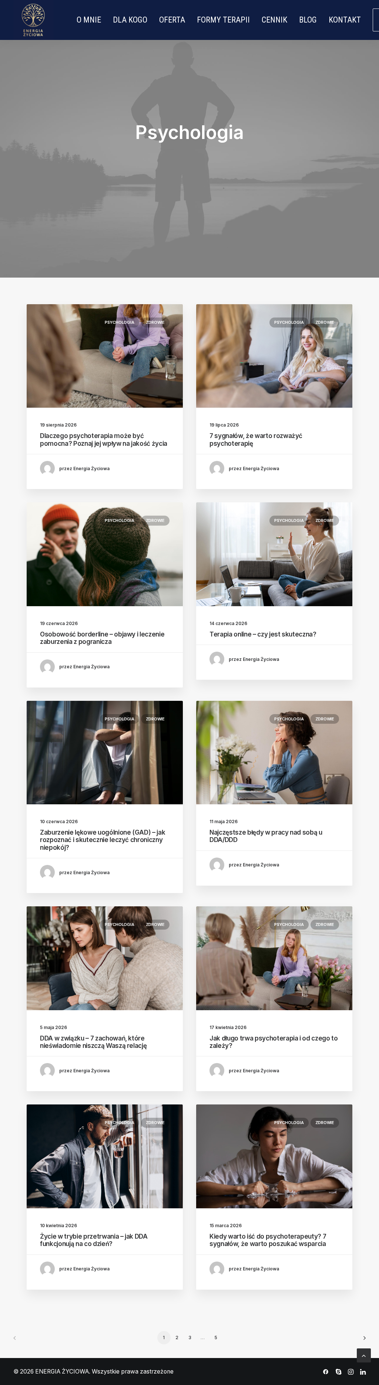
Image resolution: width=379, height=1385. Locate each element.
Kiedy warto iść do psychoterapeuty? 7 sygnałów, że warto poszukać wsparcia (267, 1240)
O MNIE (89, 19)
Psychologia (119, 322)
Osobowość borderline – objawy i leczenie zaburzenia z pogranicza (102, 638)
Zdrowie (155, 322)
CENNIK (274, 19)
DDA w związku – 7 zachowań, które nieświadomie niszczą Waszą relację (93, 1042)
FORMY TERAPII (223, 19)
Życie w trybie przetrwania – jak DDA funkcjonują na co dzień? (94, 1240)
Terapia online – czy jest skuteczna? (262, 634)
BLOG (308, 19)
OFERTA (172, 19)
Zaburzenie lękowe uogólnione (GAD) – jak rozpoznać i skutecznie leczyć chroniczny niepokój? (102, 840)
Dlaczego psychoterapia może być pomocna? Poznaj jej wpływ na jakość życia (103, 439)
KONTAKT (345, 19)
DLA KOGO (130, 19)
